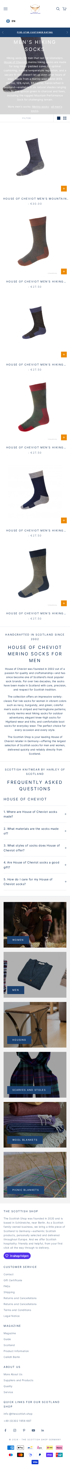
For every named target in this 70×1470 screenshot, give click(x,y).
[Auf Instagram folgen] (15, 1430)
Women (18, 939)
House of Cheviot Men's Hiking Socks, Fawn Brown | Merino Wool (35, 614)
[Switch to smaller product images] (64, 118)
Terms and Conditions (17, 1309)
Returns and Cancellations (20, 1298)
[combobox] (15, 21)
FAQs (7, 1286)
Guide (7, 1339)
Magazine (10, 1333)
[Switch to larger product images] (58, 118)
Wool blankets (25, 1139)
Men (15, 989)
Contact (9, 1274)
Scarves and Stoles (29, 1089)
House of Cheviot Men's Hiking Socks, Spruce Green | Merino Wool (35, 448)
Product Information (16, 1351)
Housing (19, 1039)
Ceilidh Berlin (12, 1356)
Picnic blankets (25, 1189)
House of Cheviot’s (15, 62)
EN (13, 21)
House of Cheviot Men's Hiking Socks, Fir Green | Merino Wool (35, 282)
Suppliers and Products (18, 1380)
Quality (8, 1386)
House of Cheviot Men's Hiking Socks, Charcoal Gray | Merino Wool (35, 365)
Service (8, 1392)
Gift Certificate (13, 1280)
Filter (26, 118)
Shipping (9, 1292)
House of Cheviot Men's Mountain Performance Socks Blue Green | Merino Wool (35, 199)
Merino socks (40, 106)
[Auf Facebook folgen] (5, 1430)
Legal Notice (12, 1315)
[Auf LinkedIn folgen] (43, 1430)
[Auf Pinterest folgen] (24, 1430)
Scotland (9, 1345)
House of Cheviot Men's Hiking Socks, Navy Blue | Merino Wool (35, 531)
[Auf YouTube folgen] (33, 1430)
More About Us (13, 1374)
